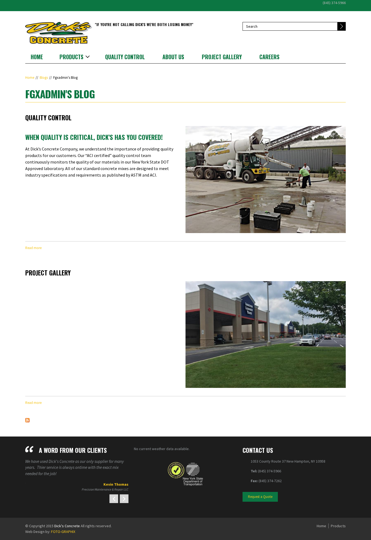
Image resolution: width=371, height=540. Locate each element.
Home (37, 57)
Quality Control (125, 57)
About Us (173, 57)
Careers (269, 57)
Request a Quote (260, 496)
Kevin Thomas (115, 484)
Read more (33, 248)
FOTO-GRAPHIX (63, 531)
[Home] (58, 32)
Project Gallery (222, 57)
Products (71, 57)
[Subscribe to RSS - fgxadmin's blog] (27, 419)
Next (124, 498)
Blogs (44, 77)
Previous (113, 498)
